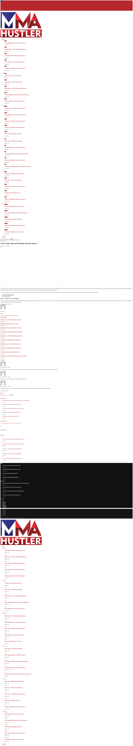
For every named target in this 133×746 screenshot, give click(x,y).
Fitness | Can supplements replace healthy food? (15, 121)
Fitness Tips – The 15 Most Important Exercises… (15, 108)
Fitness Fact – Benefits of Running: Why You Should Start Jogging (13, 408)
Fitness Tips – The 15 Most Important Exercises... (8, 4)
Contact (3, 237)
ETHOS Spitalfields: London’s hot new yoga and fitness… (17, 94)
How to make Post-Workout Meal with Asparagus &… (16, 212)
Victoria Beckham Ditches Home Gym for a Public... (11, 331)
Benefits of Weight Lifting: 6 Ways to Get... (7, 9)
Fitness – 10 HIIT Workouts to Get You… (13, 133)
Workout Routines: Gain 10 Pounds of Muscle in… (15, 114)
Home (3, 546)
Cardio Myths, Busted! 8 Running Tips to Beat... (10, 339)
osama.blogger (2, 311)
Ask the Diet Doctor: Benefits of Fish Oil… (14, 219)
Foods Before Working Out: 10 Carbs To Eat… (15, 231)
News (5, 40)
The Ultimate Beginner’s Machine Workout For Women (16, 153)
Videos (3, 105)
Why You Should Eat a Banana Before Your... (10, 351)
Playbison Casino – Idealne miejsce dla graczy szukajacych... (10, 1)
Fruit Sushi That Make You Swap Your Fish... (7, 5)
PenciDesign (22, 517)
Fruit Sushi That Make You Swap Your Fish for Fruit (10, 416)
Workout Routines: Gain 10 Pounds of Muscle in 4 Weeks (11, 469)
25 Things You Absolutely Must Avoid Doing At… (15, 68)
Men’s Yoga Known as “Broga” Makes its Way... (10, 343)
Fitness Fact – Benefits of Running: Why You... (8, 3)
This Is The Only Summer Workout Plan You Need (10, 477)
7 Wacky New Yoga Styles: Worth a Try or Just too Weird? (11, 404)
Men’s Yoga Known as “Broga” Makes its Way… (15, 61)
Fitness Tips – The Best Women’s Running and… (15, 186)
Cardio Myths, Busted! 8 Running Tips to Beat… (15, 55)
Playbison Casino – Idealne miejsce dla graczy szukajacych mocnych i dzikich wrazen (15, 400)
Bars (3, 138)
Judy (1, 367)
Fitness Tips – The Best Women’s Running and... (8, 10)
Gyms (3, 170)
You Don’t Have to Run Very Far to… (13, 192)
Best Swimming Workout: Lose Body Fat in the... (10, 327)
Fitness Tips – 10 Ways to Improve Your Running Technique (11, 453)
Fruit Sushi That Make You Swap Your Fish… (14, 206)
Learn (3, 72)
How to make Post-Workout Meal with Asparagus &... (9, 8)
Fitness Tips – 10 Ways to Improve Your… (14, 180)
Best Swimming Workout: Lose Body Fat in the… (15, 42)
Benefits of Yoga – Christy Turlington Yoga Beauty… (16, 49)
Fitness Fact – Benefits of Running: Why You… (15, 173)
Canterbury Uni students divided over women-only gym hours (18, 166)
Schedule (4, 236)
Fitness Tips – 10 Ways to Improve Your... (7, 6)
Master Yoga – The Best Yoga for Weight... (7, 7)
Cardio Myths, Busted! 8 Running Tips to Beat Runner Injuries (12, 458)
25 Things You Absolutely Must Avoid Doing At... (10, 347)
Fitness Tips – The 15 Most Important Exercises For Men (11, 412)
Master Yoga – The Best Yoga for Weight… (14, 81)
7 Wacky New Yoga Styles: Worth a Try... (7, 2)
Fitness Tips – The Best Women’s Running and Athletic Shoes (12, 448)
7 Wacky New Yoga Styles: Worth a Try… (13, 75)
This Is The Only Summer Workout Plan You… (15, 127)
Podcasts (3, 203)
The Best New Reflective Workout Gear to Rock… (15, 160)
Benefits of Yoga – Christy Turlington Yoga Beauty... (11, 335)
